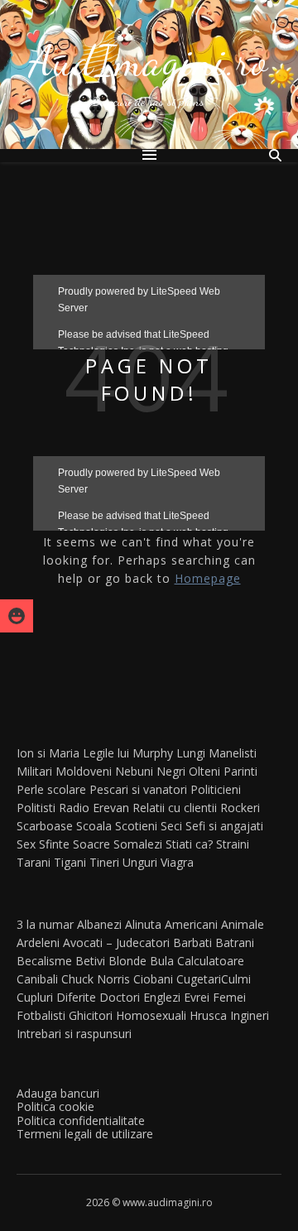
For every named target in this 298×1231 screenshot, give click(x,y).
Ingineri (249, 1015)
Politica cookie (55, 1106)
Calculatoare (210, 961)
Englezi (161, 997)
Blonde (127, 961)
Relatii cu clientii (174, 807)
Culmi (236, 979)
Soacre (91, 844)
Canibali (37, 979)
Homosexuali (151, 1015)
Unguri (140, 862)
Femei (229, 997)
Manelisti (233, 753)
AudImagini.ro (149, 61)
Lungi (190, 753)
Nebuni (134, 771)
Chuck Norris (95, 979)
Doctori (119, 997)
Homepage (208, 578)
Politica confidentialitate (81, 1120)
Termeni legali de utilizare (85, 1134)
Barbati (192, 942)
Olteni (204, 771)
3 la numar (45, 924)
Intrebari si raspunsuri (74, 1033)
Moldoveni (83, 771)
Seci (171, 826)
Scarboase (45, 826)
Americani (191, 924)
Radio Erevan (94, 807)
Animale (242, 924)
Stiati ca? (189, 844)
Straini (232, 844)
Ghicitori (91, 1015)
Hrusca (208, 1015)
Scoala (94, 826)
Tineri (104, 862)
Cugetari (198, 979)
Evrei (196, 997)
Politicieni (215, 789)
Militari (34, 771)
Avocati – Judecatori (116, 942)
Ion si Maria (48, 753)
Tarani (33, 862)
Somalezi (137, 844)
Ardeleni (38, 942)
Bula (162, 961)
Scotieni (136, 826)
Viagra (177, 862)
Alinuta (143, 924)
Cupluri (35, 997)
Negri (170, 771)
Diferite (76, 997)
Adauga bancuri (58, 1093)
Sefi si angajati (224, 826)
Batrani (234, 942)
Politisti (36, 807)
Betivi (90, 961)
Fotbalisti (41, 1015)
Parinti (240, 771)
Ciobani (153, 979)
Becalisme (44, 961)
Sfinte (54, 844)
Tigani (70, 862)
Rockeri (240, 807)
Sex (26, 844)
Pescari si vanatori (138, 789)
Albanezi (99, 924)
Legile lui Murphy (128, 753)
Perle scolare (51, 789)
